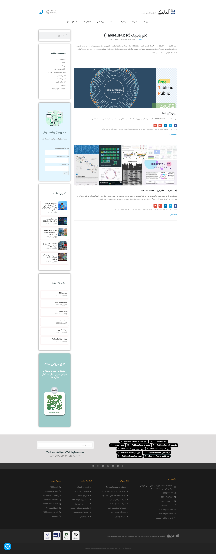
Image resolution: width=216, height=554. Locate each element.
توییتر (170, 125)
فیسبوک (175, 125)
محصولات (135, 22)
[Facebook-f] (123, 466)
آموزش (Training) (146, 210)
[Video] (93, 466)
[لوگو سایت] (158, 12)
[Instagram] (98, 466)
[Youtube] (113, 466)
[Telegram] (118, 466)
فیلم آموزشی (61, 75)
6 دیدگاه (117, 210)
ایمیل (155, 125)
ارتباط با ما (87, 22)
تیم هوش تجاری (164, 129)
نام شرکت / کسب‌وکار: (61, 148)
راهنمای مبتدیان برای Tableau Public (158, 191)
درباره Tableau (63, 293)
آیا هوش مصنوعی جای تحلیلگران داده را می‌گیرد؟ (50, 257)
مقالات (63, 85)
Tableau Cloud (63, 311)
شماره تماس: (64, 164)
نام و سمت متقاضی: (61, 156)
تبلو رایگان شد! (169, 114)
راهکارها (123, 22)
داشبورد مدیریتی (60, 69)
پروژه (64, 66)
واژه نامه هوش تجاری (58, 88)
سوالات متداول (62, 330)
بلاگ (148, 129)
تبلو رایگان (113, 129)
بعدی (66, 172)
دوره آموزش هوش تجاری (57, 72)
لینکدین (165, 125)
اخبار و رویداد (153, 129)
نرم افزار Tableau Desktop (59, 339)
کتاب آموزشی (61, 82)
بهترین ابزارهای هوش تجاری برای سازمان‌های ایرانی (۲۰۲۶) (49, 232)
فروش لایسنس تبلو (61, 302)
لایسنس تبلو (63, 320)
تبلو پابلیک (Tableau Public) (126, 129)
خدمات (112, 22)
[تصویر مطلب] (125, 88)
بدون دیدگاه (105, 129)
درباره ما (146, 22)
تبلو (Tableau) (140, 129)
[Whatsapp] (108, 466)
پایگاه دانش (100, 22)
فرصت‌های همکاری (72, 22)
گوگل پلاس (160, 125)
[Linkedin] (103, 466)
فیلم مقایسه (61, 79)
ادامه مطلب (173, 134)
